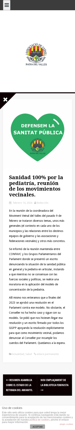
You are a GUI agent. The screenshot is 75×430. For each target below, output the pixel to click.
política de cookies (39, 419)
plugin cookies (66, 424)
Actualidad (18, 354)
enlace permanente (47, 354)
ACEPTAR (38, 427)
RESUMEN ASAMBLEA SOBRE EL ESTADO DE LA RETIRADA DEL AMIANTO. (19, 385)
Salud (28, 354)
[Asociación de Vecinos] (38, 54)
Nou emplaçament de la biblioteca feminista (54, 382)
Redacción (42, 202)
